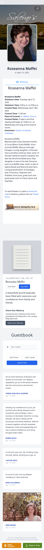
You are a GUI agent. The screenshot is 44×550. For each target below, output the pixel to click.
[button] (22, 507)
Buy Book (24, 286)
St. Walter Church (28, 116)
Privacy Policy (15, 540)
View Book (11, 286)
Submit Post (22, 363)
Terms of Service (28, 540)
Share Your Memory (15, 323)
